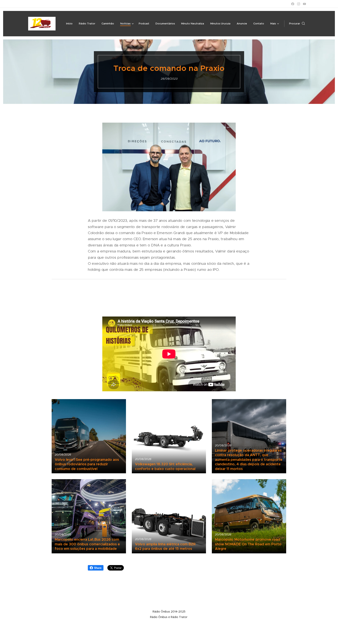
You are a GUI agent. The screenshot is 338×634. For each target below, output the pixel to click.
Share (98, 567)
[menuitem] (70, 24)
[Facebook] (292, 4)
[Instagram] (298, 4)
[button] (297, 24)
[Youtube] (304, 4)
